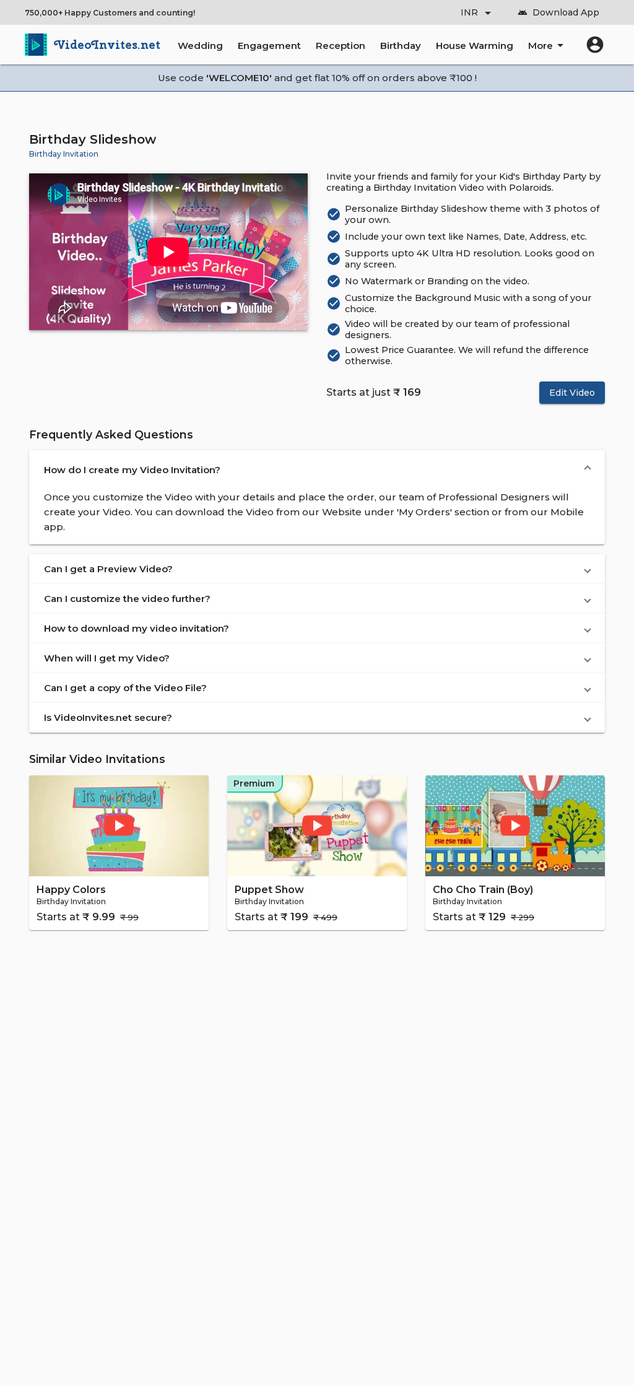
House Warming (474, 45)
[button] (317, 470)
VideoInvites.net (107, 45)
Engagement (269, 45)
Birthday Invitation (63, 154)
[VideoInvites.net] (36, 44)
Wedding (200, 45)
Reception (340, 45)
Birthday (400, 45)
